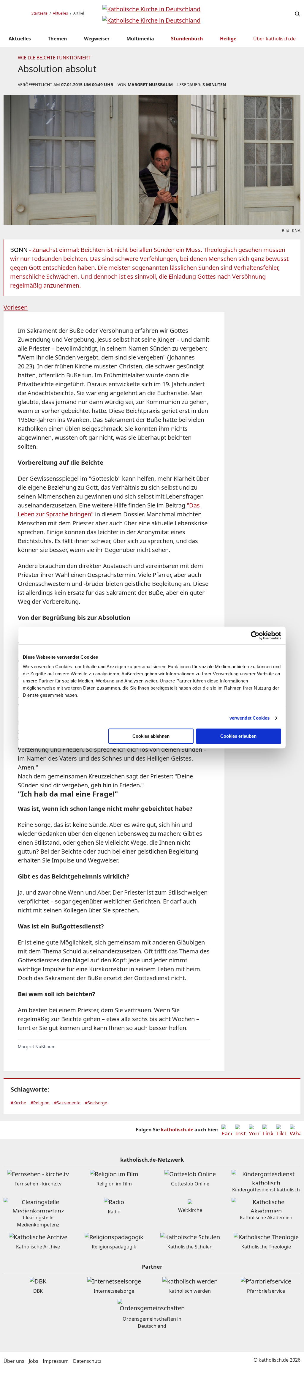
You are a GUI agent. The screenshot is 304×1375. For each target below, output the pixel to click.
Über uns (14, 1361)
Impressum (56, 1361)
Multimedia (140, 38)
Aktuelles (60, 13)
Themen (57, 38)
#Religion (40, 1103)
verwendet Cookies (249, 717)
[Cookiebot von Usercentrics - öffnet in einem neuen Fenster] (255, 635)
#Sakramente (67, 1103)
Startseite (39, 13)
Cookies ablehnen (151, 736)
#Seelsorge (96, 1103)
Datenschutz (87, 1361)
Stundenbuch (187, 38)
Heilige (228, 38)
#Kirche (18, 1103)
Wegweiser (97, 38)
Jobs (33, 1361)
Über (274, 38)
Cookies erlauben (238, 736)
